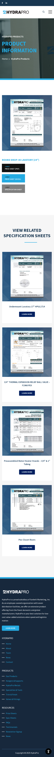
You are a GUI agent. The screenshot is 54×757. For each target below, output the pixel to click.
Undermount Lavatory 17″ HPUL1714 (27, 306)
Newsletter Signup (14, 731)
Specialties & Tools (14, 690)
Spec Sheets (11, 718)
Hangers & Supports (14, 681)
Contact (9, 662)
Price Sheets (11, 713)
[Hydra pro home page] (16, 12)
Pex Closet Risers (27, 539)
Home (5, 58)
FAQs (8, 722)
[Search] (44, 12)
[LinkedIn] (6, 3)
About (8, 648)
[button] (50, 12)
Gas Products (11, 676)
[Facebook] (2, 3)
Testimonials (11, 727)
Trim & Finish (11, 694)
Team (8, 653)
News (8, 657)
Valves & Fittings (13, 699)
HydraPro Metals (13, 685)
